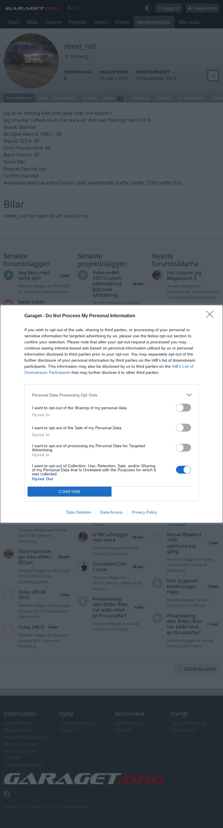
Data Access (111, 512)
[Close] (211, 316)
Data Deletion (78, 512)
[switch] (183, 408)
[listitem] (111, 395)
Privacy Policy (144, 512)
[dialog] (111, 414)
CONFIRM (69, 492)
